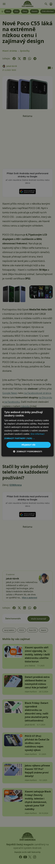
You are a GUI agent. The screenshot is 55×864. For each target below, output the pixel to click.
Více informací (37, 434)
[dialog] (27, 432)
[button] (27, 438)
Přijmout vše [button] (28, 444)
